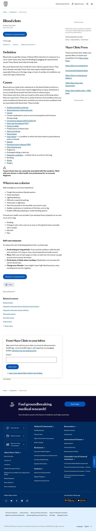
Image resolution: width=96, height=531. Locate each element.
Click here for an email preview (24, 350)
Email (9, 354)
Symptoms (13, 12)
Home (5, 12)
